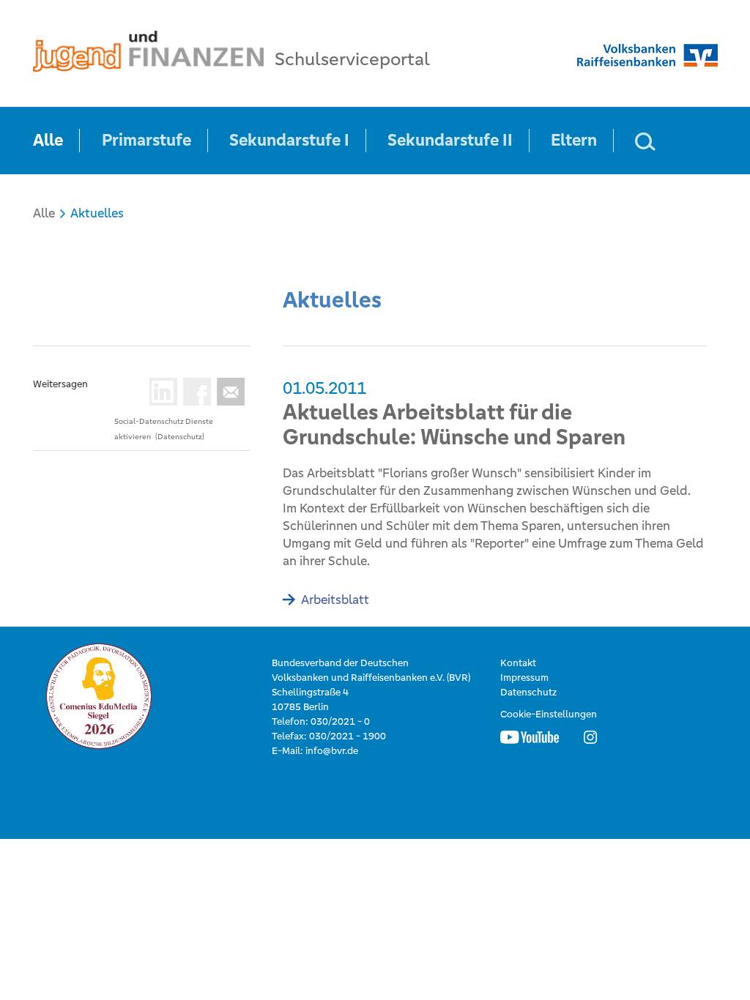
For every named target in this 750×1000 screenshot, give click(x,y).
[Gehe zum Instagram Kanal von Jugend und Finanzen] (590, 736)
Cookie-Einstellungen (548, 714)
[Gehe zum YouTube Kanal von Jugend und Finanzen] (529, 736)
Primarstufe (146, 140)
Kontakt (518, 663)
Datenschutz (528, 692)
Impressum (524, 677)
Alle (48, 140)
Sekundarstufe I (289, 140)
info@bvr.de (331, 751)
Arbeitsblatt (335, 600)
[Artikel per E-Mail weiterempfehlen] (228, 392)
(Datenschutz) (179, 436)
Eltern (574, 140)
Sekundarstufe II (450, 140)
